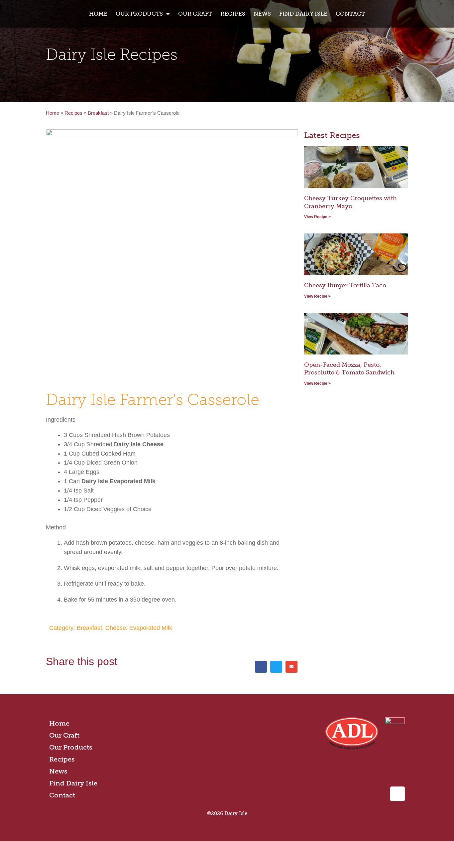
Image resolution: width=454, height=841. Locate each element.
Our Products (70, 747)
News (262, 13)
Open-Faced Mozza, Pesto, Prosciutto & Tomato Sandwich (349, 368)
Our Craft (195, 13)
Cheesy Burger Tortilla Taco (345, 285)
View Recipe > (317, 216)
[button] (261, 667)
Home (98, 13)
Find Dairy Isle (303, 13)
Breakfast (98, 113)
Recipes (232, 13)
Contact (350, 13)
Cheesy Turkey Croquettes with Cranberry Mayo (350, 202)
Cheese (115, 628)
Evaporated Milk (150, 628)
